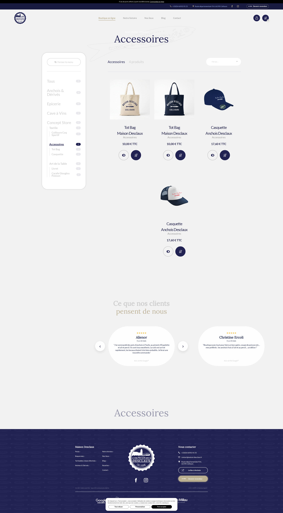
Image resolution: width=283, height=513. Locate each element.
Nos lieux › (106, 456)
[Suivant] (183, 346)
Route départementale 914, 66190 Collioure (210, 6)
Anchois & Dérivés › (82, 465)
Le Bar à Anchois (194, 470)
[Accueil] (20, 18)
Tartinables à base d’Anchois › (85, 461)
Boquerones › (80, 456)
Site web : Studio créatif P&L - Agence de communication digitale (92, 488)
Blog (163, 18)
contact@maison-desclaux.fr (191, 457)
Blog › (104, 461)
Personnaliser (140, 507)
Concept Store (144, 32)
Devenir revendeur (260, 6)
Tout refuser (119, 507)
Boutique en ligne (106, 18)
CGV (189, 488)
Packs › (77, 451)
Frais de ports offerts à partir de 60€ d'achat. (141, 2)
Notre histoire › (107, 451)
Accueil (127, 32)
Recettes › (106, 465)
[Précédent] (100, 346)
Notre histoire (130, 18)
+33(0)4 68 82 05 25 (180, 6)
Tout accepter (161, 507)
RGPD (194, 488)
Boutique (134, 32)
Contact (177, 18)
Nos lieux (149, 18)
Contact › (105, 470)
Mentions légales (202, 488)
